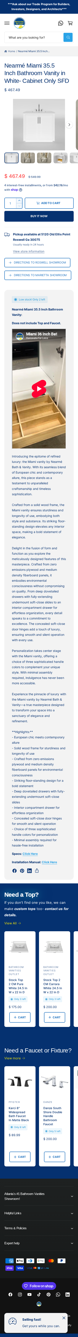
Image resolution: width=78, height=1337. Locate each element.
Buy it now (39, 216)
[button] (7, 23)
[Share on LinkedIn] (29, 870)
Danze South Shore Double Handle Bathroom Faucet (52, 1116)
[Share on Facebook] (14, 870)
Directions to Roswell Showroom (40, 262)
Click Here (30, 853)
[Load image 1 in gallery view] (11, 158)
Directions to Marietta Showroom (40, 275)
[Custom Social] (39, 1304)
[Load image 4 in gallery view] (61, 158)
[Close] (64, 1317)
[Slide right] (69, 124)
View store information (28, 251)
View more (12, 1058)
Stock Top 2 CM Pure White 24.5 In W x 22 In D (18, 986)
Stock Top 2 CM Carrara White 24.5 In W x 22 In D (52, 986)
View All (10, 923)
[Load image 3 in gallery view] (44, 158)
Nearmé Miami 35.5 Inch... (33, 51)
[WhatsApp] (60, 23)
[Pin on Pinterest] (22, 870)
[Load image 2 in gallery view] (28, 158)
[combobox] (39, 37)
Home (11, 51)
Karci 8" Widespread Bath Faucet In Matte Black (19, 1114)
